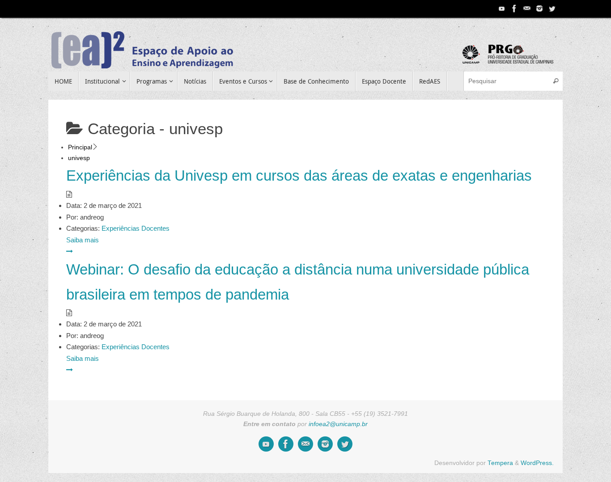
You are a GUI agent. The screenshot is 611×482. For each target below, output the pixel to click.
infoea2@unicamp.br (338, 424)
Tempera (500, 463)
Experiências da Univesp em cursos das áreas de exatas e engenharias (299, 175)
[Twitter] (552, 8)
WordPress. (537, 463)
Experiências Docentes (136, 228)
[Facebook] (514, 8)
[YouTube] (502, 8)
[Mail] (527, 8)
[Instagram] (539, 8)
